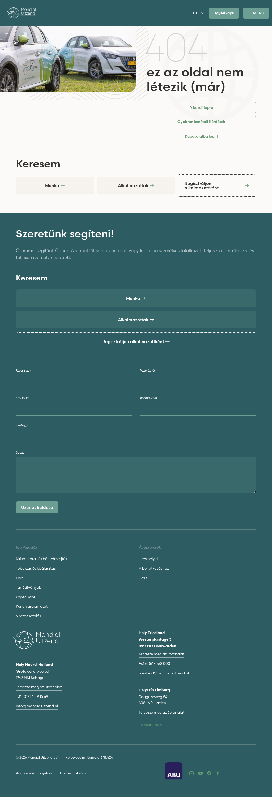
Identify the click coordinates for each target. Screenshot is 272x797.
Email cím (22, 398)
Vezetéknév (148, 370)
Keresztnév (23, 370)
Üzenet (21, 452)
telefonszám (148, 398)
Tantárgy (22, 425)
